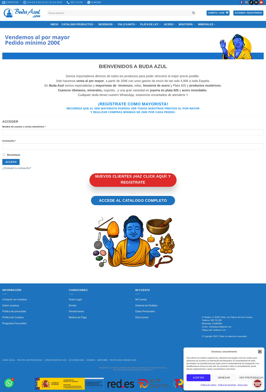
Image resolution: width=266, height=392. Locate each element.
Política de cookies (208, 385)
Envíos (72, 305)
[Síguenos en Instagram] (246, 2)
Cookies (90, 360)
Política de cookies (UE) (123, 360)
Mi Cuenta (141, 299)
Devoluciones (76, 311)
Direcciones (141, 317)
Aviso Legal (242, 385)
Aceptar (198, 377)
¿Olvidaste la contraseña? (16, 168)
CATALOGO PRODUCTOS (77, 24)
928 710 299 (216, 320)
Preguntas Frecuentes (14, 323)
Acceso (11, 162)
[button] (259, 351)
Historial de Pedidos (146, 305)
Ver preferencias (250, 377)
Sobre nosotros (10, 305)
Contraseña (15, 140)
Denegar (224, 377)
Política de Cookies (13, 317)
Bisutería (186, 24)
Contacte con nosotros (14, 299)
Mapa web (102, 360)
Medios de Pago (78, 317)
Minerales (205, 24)
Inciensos (105, 24)
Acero (168, 24)
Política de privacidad (227, 385)
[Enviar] (193, 13)
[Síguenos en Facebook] (241, 2)
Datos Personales (145, 311)
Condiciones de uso (55, 360)
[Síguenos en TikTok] (251, 2)
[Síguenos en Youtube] (261, 2)
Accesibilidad (76, 360)
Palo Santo (126, 24)
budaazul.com (219, 330)
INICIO (54, 24)
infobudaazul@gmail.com (220, 327)
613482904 (217, 323)
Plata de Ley (149, 24)
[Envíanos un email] (256, 2)
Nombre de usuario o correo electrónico (29, 126)
